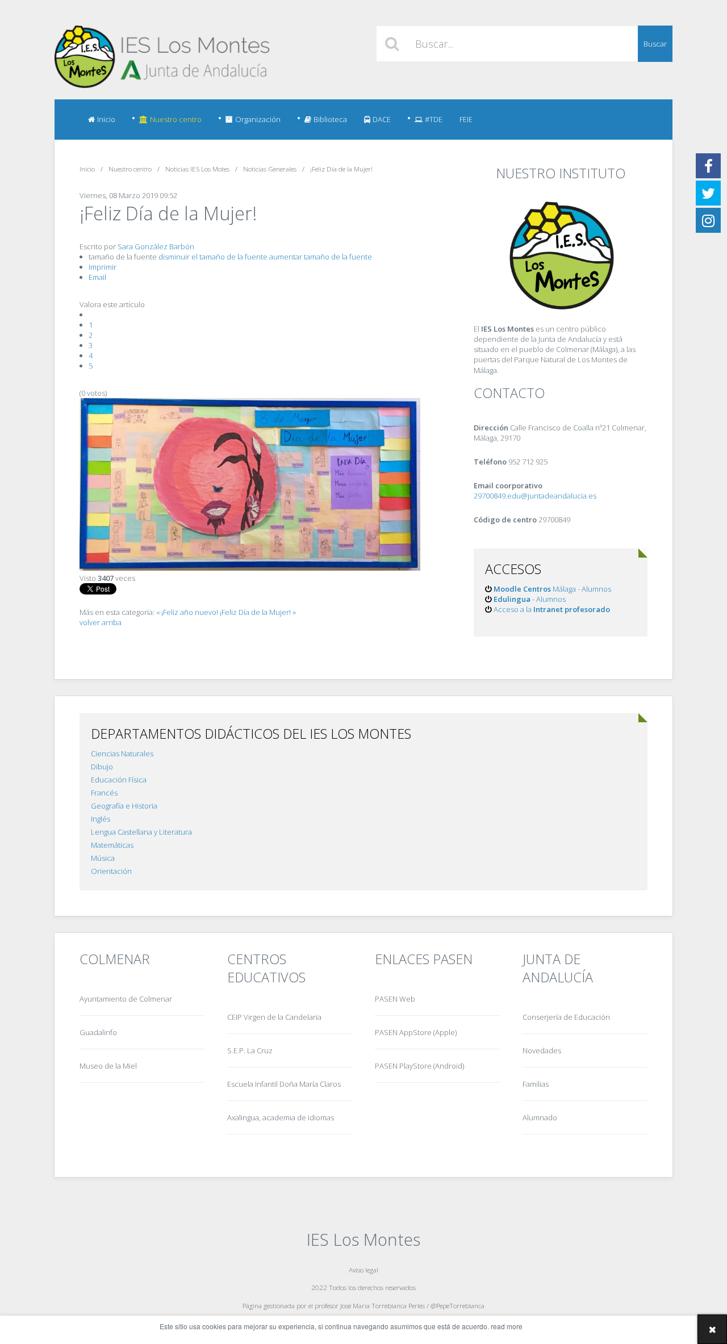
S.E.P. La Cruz (250, 1050)
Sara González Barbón (156, 246)
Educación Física (119, 779)
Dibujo (102, 766)
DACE (382, 119)
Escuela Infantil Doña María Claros (284, 1084)
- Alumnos (530, 599)
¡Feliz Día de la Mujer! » (258, 612)
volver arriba (101, 622)
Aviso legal (363, 1269)
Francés (104, 793)
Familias (536, 1084)
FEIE (466, 119)
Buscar (655, 44)
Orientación (111, 871)
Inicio (106, 119)
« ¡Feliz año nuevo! (187, 612)
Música (103, 858)
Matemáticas (112, 845)
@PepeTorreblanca (457, 1305)
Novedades (542, 1050)
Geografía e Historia (124, 806)
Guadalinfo (98, 1032)
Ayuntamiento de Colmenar (126, 999)
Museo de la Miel (108, 1066)
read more (507, 1326)
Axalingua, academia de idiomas (280, 1117)
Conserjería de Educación (566, 1017)
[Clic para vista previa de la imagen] (250, 568)
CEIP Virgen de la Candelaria (274, 1017)
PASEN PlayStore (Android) (419, 1066)
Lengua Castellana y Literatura (141, 832)
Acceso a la (552, 609)
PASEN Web (395, 999)
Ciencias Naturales (122, 753)
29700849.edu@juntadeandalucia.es (535, 496)
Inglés (100, 819)
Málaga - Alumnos (552, 589)
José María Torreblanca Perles (382, 1305)
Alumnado (540, 1117)
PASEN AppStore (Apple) (416, 1032)
